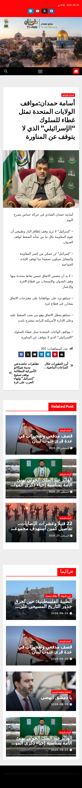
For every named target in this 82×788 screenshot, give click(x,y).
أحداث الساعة (68, 95)
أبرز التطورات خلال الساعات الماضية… (56, 365)
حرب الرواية (66, 596)
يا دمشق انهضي (56, 697)
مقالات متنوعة (51, 596)
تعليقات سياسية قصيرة (61, 692)
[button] (5, 71)
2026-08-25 (59, 613)
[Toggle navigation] (40, 71)
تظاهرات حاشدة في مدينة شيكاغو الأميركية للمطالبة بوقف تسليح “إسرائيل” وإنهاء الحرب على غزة (26, 373)
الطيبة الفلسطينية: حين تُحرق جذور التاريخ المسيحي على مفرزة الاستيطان (43, 606)
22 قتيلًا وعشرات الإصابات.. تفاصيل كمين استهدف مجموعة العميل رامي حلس (42, 528)
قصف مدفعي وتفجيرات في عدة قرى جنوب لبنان (45, 438)
